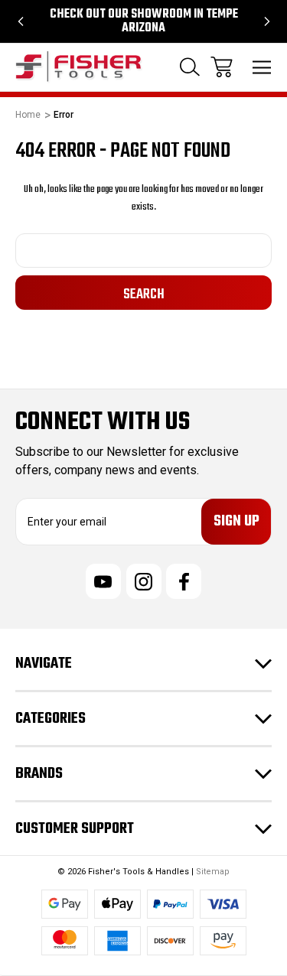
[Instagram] (143, 581)
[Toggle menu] (262, 67)
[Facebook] (183, 581)
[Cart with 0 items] (221, 67)
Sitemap (213, 872)
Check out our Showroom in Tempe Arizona (144, 21)
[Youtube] (103, 581)
